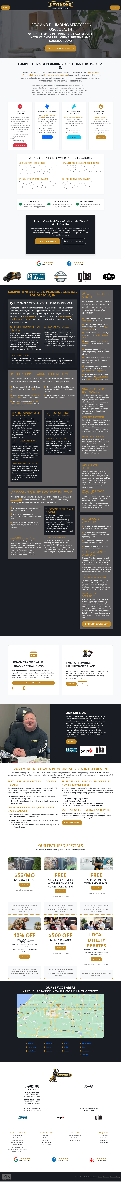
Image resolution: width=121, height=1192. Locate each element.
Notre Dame (50, 1043)
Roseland (84, 1055)
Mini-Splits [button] (45, 1140)
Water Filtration (18, 1145)
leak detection (78, 117)
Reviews (106, 1177)
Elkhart (48, 1047)
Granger (31, 1043)
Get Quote (101, 137)
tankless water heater (93, 379)
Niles (83, 1047)
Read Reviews (47, 265)
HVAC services (93, 72)
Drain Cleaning (17, 1138)
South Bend (32, 1051)
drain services (87, 321)
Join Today (71, 683)
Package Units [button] (45, 1145)
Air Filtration (103, 1138)
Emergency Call (20, 145)
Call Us (114, 7)
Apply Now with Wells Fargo (33, 683)
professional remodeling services (94, 371)
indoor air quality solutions (56, 75)
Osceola (66, 1043)
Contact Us (18, 688)
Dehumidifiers (103, 1142)
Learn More (47, 137)
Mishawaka (32, 1047)
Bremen (66, 1051)
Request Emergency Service (72, 822)
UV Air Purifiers (103, 1136)
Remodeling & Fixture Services (17, 1149)
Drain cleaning (69, 117)
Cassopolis (85, 1051)
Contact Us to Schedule (61, 48)
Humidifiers (103, 1140)
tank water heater (101, 377)
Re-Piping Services (18, 1147)
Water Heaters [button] (17, 1151)
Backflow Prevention (17, 1142)
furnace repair (48, 115)
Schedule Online (74, 241)
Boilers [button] (45, 1138)
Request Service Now (97, 624)
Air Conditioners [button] (74, 1136)
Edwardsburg (86, 1043)
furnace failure (29, 316)
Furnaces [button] (46, 1136)
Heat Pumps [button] (46, 1142)
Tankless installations (100, 117)
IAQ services (16, 499)
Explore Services (74, 137)
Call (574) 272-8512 (49, 241)
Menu (6, 7)
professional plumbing (30, 75)
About (100, 1177)
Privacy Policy (115, 1177)
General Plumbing (17, 1136)
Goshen (66, 1047)
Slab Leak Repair (17, 1140)
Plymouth (49, 1051)
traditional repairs (99, 119)
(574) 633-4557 (89, 1088)
